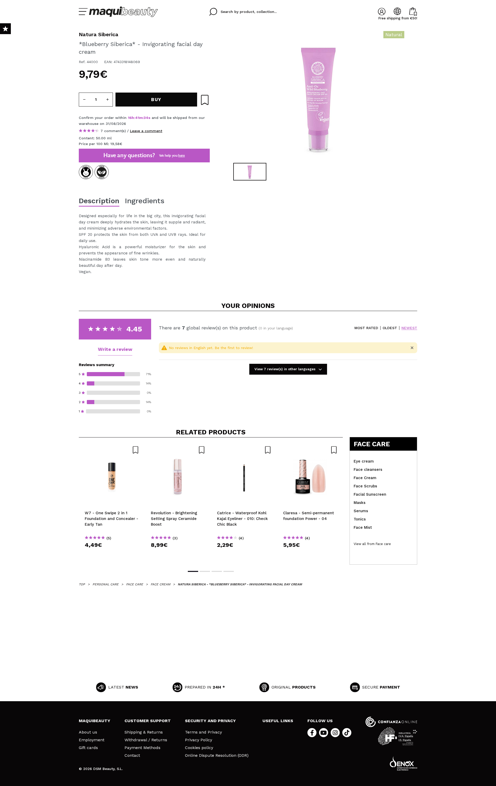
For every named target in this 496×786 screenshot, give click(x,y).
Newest (409, 328)
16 (130, 118)
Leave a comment (146, 131)
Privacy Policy (198, 740)
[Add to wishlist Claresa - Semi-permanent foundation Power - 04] (310, 450)
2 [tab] (205, 571)
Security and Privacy (210, 720)
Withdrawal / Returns (146, 740)
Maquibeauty (94, 720)
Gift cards (88, 748)
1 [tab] (193, 571)
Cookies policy (199, 748)
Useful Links (277, 720)
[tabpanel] (318, 95)
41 (137, 118)
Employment (91, 740)
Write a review (115, 349)
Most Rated (366, 328)
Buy (112, 554)
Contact (132, 755)
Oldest (390, 328)
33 (146, 118)
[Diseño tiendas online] (403, 763)
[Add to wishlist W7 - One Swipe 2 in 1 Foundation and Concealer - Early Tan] (112, 450)
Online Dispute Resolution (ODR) (217, 755)
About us (88, 732)
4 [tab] (228, 571)
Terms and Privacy (203, 732)
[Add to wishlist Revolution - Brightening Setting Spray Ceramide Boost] (178, 450)
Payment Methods (142, 748)
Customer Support (148, 720)
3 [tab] (217, 571)
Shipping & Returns (144, 732)
